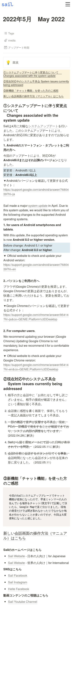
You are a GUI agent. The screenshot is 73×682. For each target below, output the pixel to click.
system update (38, 205)
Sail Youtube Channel (22, 601)
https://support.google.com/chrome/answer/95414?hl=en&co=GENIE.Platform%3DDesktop (36, 367)
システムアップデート (43, 126)
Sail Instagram (17, 582)
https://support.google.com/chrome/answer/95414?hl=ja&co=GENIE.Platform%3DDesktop (36, 317)
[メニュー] (68, 4)
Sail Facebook (17, 575)
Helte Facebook (18, 589)
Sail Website (16, 556)
